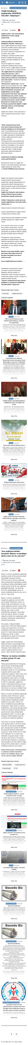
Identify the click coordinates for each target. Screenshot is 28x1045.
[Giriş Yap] (22, 2)
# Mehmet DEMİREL (7, 764)
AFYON (11, 865)
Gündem (11, 316)
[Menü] (2, 2)
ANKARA (11, 480)
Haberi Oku (14, 335)
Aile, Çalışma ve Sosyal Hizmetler (11, 1002)
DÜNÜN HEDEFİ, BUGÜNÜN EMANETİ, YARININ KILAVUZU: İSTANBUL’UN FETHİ (14, 402)
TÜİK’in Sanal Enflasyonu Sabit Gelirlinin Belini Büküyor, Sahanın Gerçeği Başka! (14, 320)
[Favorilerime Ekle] (19, 30)
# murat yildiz (5, 293)
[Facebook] (11, 1034)
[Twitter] (16, 1034)
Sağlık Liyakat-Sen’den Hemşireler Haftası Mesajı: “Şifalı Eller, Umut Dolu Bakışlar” (14, 518)
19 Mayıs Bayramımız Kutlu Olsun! (14, 482)
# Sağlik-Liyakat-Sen (17, 293)
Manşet (11, 398)
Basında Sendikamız (11, 791)
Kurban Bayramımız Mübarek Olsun (14, 445)
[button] (19, 2)
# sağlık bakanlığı (6, 768)
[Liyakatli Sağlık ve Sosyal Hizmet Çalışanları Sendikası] (10, 2)
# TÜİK (15, 768)
